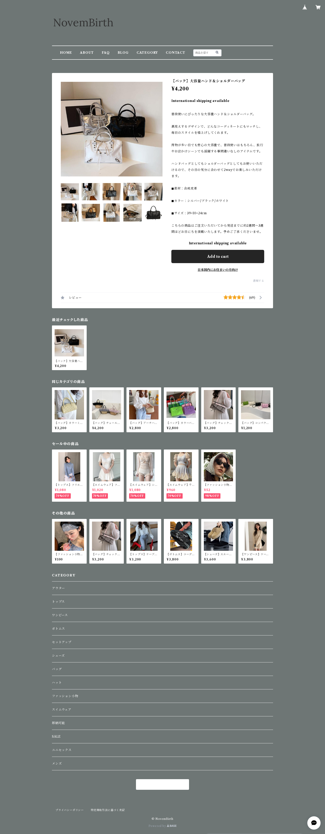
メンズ (57, 763)
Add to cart (218, 256)
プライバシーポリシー (69, 810)
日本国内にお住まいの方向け (218, 270)
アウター (58, 588)
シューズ (58, 656)
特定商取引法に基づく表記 (108, 810)
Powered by (158, 826)
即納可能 (58, 723)
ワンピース (60, 615)
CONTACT (175, 53)
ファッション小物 (65, 696)
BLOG (123, 53)
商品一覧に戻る (162, 784)
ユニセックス (62, 750)
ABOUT (87, 53)
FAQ (105, 53)
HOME (66, 53)
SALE (56, 736)
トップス (58, 602)
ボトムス (58, 629)
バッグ (57, 669)
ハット (57, 683)
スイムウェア (61, 710)
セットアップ (61, 642)
